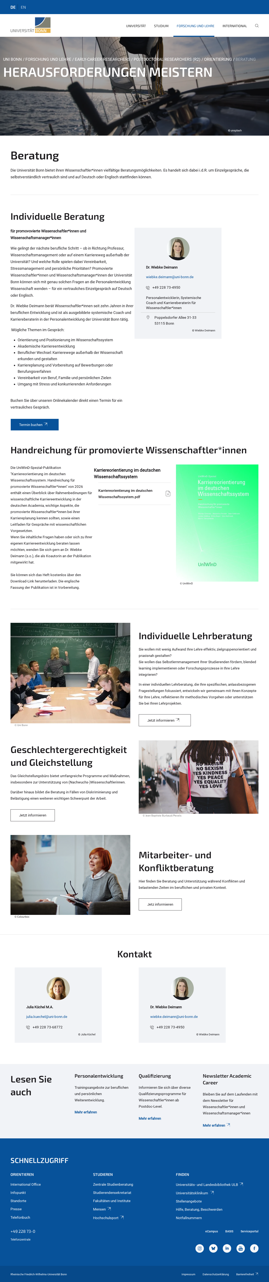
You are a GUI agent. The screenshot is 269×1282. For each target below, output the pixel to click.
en (23, 7)
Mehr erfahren (86, 1112)
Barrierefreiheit (245, 1274)
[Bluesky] (213, 1249)
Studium (161, 26)
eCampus (211, 1231)
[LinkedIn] (227, 1249)
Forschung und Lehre (195, 26)
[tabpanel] (134, 86)
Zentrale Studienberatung (113, 1184)
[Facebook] (254, 1249)
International (235, 26)
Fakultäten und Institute (112, 1201)
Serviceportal (249, 1231)
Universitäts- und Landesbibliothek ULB (207, 1185)
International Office (26, 1184)
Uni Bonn (12, 59)
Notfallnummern (189, 1218)
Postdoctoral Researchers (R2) (167, 59)
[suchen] (255, 28)
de (13, 7)
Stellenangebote (189, 1201)
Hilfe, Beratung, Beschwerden (199, 1209)
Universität (136, 26)
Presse (16, 1209)
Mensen (99, 1209)
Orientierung (218, 59)
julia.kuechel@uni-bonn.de (46, 1017)
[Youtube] (240, 1249)
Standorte (18, 1201)
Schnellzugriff (40, 1160)
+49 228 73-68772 (48, 1027)
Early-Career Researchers (102, 59)
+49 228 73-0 (23, 1231)
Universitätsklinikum (192, 1193)
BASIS (229, 1231)
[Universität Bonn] (31, 25)
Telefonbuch (20, 1217)
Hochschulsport (106, 1218)
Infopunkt (18, 1193)
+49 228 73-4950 (166, 287)
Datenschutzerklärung (216, 1274)
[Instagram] (199, 1249)
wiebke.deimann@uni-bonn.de (170, 277)
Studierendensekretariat (112, 1193)
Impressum (188, 1274)
